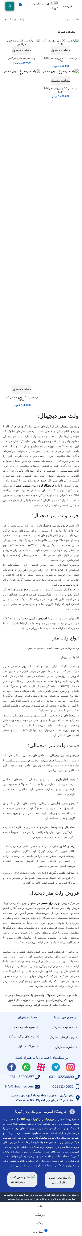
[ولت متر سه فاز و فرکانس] (21, 42)
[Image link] (59, 1179)
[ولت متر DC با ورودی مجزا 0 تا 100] (60, 42)
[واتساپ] (26, 1067)
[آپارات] (41, 1067)
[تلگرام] (56, 1067)
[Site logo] (43, 6)
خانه (76, 19)
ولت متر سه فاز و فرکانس (22, 58)
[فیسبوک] (11, 1067)
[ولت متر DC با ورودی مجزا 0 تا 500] (60, 72)
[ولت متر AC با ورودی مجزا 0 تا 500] (21, 227)
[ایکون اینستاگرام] (70, 1067)
